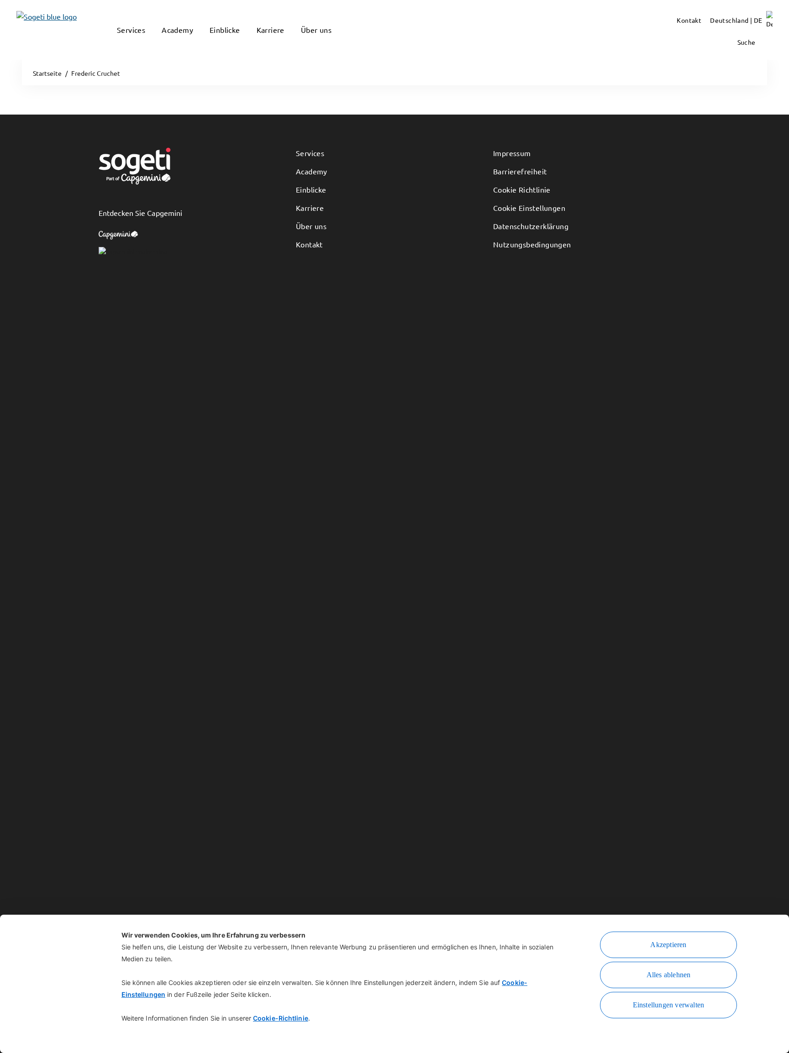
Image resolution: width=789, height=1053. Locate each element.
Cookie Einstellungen (529, 207)
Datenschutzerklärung (530, 226)
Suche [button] (747, 42)
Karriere (310, 207)
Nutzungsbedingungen (532, 244)
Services (310, 152)
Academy (311, 171)
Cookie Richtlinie (522, 189)
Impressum (512, 152)
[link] (32, 30)
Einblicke (311, 189)
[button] (121, 43)
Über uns (311, 226)
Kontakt (309, 244)
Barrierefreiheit (520, 171)
